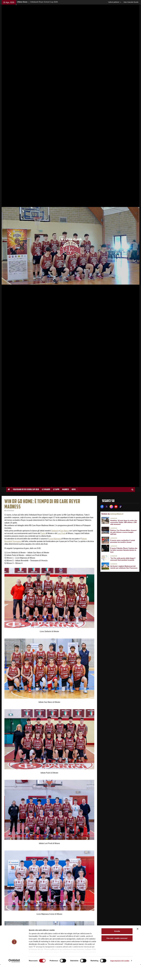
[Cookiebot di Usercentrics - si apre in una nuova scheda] (14, 960)
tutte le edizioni (113, 2)
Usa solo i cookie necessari (117, 938)
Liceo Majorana (55, 539)
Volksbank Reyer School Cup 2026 (26, 489)
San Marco (64, 531)
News (74, 489)
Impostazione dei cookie (119, 961)
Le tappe (56, 489)
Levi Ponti (61, 533)
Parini (43, 533)
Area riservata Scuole (131, 2)
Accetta (117, 931)
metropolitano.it (116, 514)
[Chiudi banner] (137, 929)
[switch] (63, 960)
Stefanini (54, 531)
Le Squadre (46, 489)
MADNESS (65, 489)
